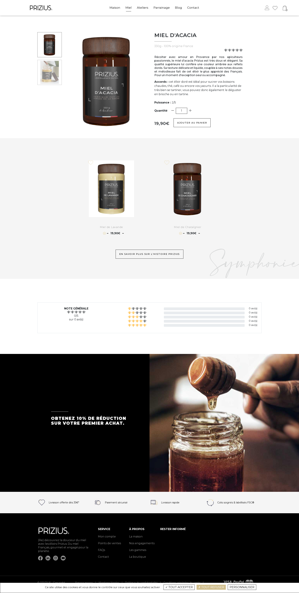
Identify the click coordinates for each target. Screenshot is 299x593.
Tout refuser (212, 587)
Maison (115, 7)
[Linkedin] (48, 558)
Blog (178, 7)
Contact (193, 7)
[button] (285, 8)
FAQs (101, 550)
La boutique (137, 556)
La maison (136, 536)
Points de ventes (109, 543)
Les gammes (137, 550)
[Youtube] (63, 558)
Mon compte (107, 536)
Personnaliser (242, 587)
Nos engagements (142, 543)
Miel (128, 7)
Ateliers (142, 7)
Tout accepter (180, 587)
